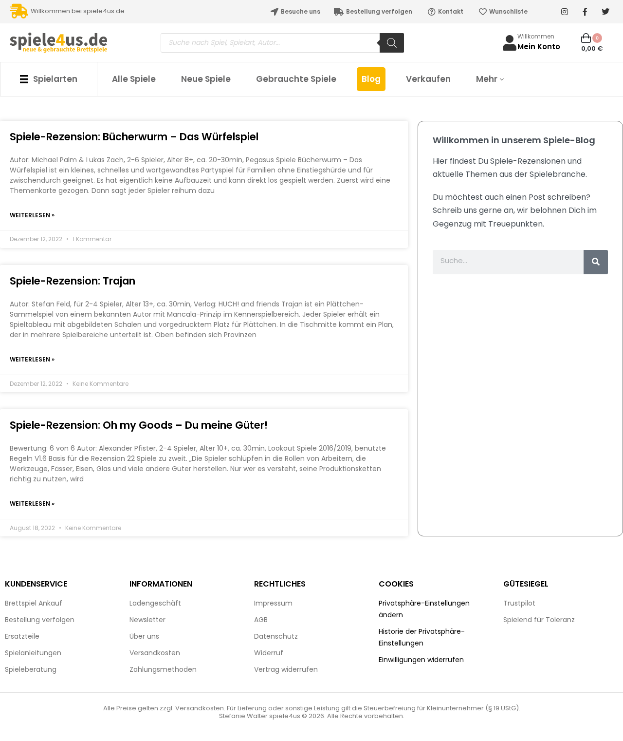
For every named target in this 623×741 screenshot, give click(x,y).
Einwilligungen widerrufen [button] (421, 660)
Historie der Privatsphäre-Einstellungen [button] (422, 637)
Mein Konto (538, 46)
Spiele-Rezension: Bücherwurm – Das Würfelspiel (134, 137)
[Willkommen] (509, 43)
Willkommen (535, 36)
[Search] (392, 43)
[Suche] (596, 262)
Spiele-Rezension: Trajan (72, 281)
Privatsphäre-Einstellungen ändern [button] (424, 609)
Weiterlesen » (32, 215)
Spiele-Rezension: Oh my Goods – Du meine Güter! (139, 425)
